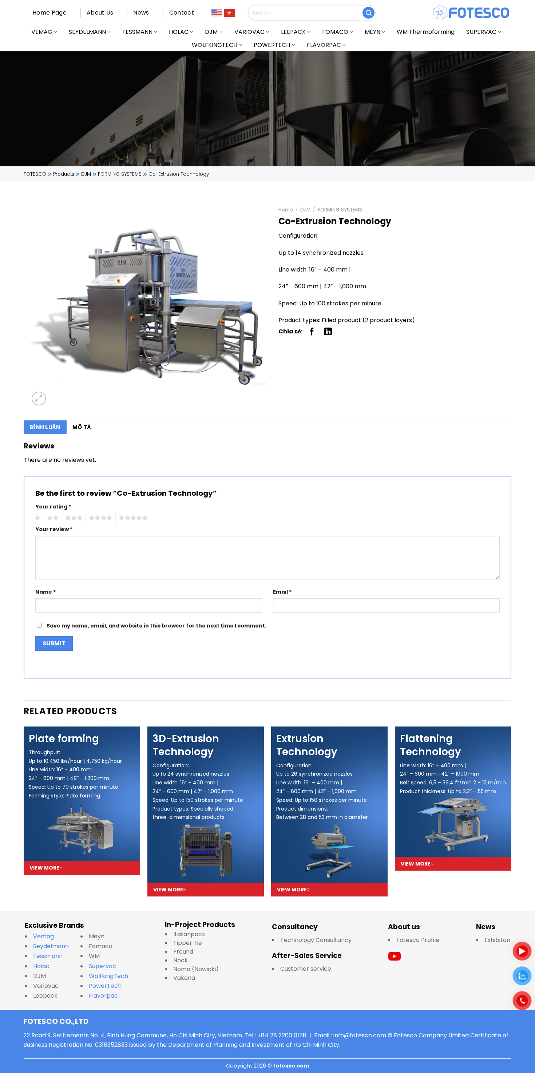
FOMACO (335, 32)
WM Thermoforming (426, 32)
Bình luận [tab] (45, 427)
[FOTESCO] (471, 12)
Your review (54, 529)
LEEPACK (293, 32)
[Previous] (24, 811)
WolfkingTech (108, 976)
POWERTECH (272, 45)
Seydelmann (51, 946)
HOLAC (179, 32)
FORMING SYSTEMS (340, 209)
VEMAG (41, 32)
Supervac (102, 966)
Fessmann (48, 956)
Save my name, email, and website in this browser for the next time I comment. (156, 625)
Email (282, 591)
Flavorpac (103, 995)
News (141, 12)
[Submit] (368, 13)
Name (45, 591)
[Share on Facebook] (311, 331)
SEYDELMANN (87, 32)
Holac (41, 966)
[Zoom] (39, 399)
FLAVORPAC (324, 45)
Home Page (49, 12)
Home (285, 209)
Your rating (53, 506)
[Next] (511, 811)
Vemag (47, 936)
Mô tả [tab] (81, 427)
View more (44, 867)
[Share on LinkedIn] (327, 331)
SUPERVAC (481, 32)
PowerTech (105, 986)
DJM (211, 32)
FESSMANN (137, 32)
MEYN (372, 32)
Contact (181, 12)
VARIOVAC (249, 32)
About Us (100, 12)
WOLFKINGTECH (214, 45)
